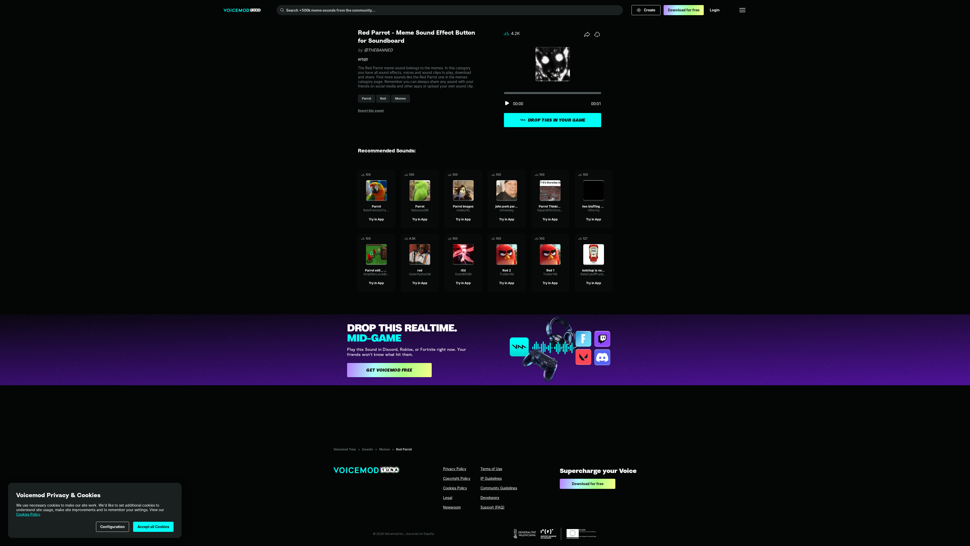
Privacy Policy (454, 469)
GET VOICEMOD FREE (389, 370)
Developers (489, 497)
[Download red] (435, 239)
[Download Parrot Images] (479, 175)
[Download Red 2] (522, 239)
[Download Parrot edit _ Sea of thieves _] (392, 239)
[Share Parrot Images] (472, 175)
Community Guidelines (498, 488)
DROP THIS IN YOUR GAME (557, 120)
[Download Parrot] (392, 175)
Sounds (367, 449)
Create (649, 10)
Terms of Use (491, 469)
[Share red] (428, 239)
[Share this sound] (587, 34)
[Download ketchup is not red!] (609, 239)
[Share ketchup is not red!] (602, 239)
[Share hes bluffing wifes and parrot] (602, 175)
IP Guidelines (491, 478)
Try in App (376, 219)
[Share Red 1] (558, 239)
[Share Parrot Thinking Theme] (558, 175)
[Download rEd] (479, 239)
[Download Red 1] (566, 239)
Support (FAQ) (492, 507)
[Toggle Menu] (742, 10)
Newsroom (452, 507)
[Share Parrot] (385, 175)
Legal (447, 497)
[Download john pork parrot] (522, 175)
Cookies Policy (28, 514)
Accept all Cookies (153, 527)
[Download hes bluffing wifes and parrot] (609, 175)
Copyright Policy (456, 478)
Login (715, 10)
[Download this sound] (597, 34)
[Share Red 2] (515, 239)
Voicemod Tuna (344, 449)
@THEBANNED (378, 50)
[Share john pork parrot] (515, 175)
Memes (384, 449)
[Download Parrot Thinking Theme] (566, 175)
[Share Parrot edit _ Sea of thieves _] (385, 239)
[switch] (507, 103)
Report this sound (371, 110)
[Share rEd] (472, 239)
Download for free (683, 10)
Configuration (112, 527)
